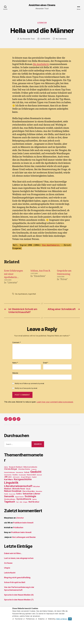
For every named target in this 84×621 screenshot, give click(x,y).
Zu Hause (8, 563)
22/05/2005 (45, 39)
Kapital (34, 477)
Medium (7, 489)
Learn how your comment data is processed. (55, 402)
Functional (18, 619)
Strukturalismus (9, 499)
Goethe (15, 475)
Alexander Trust (28, 39)
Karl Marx (8, 479)
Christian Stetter (24, 469)
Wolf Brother (33, 502)
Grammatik (22, 475)
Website (15, 373)
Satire (19, 494)
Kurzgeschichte (23, 479)
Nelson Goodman (12, 491)
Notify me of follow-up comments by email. (29, 383)
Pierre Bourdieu (28, 491)
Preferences (30, 619)
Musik (28, 489)
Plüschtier (39, 491)
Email (45, 363)
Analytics (41, 619)
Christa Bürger (10, 469)
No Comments (61, 39)
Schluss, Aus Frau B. (41, 270)
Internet (39, 475)
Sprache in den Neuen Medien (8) (19, 595)
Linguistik (11, 482)
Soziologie (30, 496)
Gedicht (35, 472)
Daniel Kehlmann (9, 472)
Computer (34, 469)
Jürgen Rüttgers (26, 477)
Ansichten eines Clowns (42, 5)
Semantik (9, 496)
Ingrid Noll (32, 294)
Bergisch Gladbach (15, 467)
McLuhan (36, 486)
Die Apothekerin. (51, 245)
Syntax (34, 499)
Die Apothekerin (41, 64)
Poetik (6, 494)
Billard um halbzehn (30, 467)
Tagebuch (9, 501)
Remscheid (12, 494)
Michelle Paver (18, 489)
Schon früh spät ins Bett (14, 582)
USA (21, 502)
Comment (16, 342)
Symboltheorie (23, 499)
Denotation (19, 472)
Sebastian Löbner (31, 493)
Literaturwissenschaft (18, 486)
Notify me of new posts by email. (26, 388)
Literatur (42, 23)
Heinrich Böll (31, 475)
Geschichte (7, 475)
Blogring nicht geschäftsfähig (17, 577)
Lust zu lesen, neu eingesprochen (18, 558)
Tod (17, 502)
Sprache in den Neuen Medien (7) (18, 600)
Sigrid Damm (19, 496)
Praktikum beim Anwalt (23, 523)
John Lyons (16, 477)
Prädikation (18, 527)
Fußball (26, 472)
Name (15, 363)
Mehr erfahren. (61, 619)
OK (70, 619)
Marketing (51, 619)
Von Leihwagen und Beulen (24, 537)
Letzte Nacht (9, 573)
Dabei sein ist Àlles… (13, 553)
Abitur (6, 467)
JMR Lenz (8, 477)
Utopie (25, 502)
